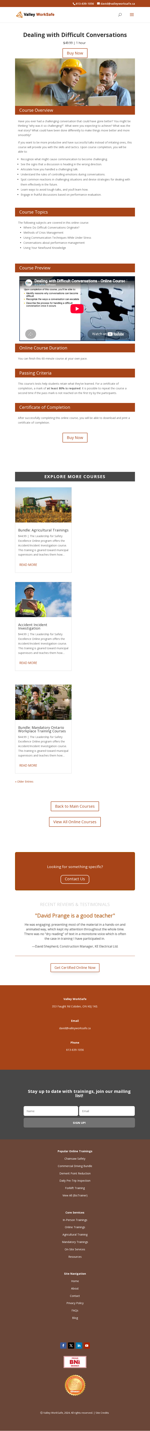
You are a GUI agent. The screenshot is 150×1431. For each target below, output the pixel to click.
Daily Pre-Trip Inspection (74, 1180)
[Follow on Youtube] (87, 1345)
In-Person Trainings (75, 1220)
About (75, 1288)
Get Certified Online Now (75, 967)
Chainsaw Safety (74, 1158)
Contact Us (75, 878)
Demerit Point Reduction (75, 1173)
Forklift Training (75, 1188)
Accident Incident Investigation (32, 626)
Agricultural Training (75, 1234)
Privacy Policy (75, 1303)
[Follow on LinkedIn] (79, 1345)
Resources (75, 1257)
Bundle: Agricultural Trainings (43, 530)
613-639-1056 (75, 1050)
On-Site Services (75, 1249)
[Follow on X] (71, 1345)
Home (75, 1281)
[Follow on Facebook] (63, 1345)
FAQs (74, 1310)
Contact (75, 1296)
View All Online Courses (74, 821)
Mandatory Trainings (75, 1242)
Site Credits (103, 1412)
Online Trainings (75, 1227)
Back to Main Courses (75, 806)
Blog (75, 1318)
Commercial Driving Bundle (75, 1166)
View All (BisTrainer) (75, 1195)
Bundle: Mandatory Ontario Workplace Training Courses (42, 729)
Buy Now (75, 53)
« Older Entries (24, 781)
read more (28, 565)
